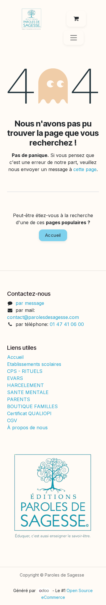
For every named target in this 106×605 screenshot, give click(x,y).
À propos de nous (27, 427)
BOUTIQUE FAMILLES (32, 406)
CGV (13, 420)
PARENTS (18, 399)
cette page (85, 169)
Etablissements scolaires (34, 364)
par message (30, 303)
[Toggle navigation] (74, 38)
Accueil (53, 235)
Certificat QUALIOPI (29, 413)
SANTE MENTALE (28, 392)
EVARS (15, 378)
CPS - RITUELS (24, 371)
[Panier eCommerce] (76, 19)
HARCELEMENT (25, 385)
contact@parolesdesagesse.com (43, 317)
